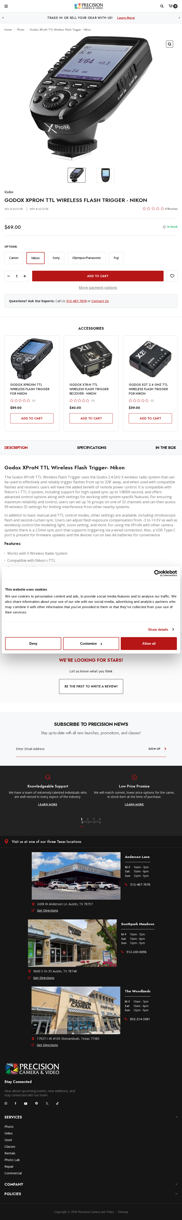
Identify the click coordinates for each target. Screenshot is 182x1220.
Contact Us (100, 301)
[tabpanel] (47, 791)
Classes (9, 1146)
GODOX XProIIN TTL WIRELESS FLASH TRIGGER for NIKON (29, 389)
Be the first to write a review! (91, 686)
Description (16, 447)
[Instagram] (5, 1103)
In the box (166, 447)
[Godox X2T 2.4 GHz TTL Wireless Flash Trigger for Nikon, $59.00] (150, 359)
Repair (9, 1166)
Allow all (149, 643)
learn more (47, 805)
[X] (47, 1103)
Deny (33, 643)
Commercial (13, 1173)
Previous (3, 18)
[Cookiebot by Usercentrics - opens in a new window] (157, 573)
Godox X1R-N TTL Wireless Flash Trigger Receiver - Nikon (89, 389)
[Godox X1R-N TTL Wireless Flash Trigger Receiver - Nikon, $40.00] (91, 359)
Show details (158, 629)
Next (179, 18)
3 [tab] (96, 822)
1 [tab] (84, 822)
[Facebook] (15, 1103)
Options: (10, 247)
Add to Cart (32, 418)
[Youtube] (25, 1103)
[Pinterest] (36, 1103)
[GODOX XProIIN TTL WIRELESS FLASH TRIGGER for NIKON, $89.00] (32, 359)
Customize (88, 643)
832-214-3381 (140, 1019)
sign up (154, 749)
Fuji (116, 258)
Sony (56, 258)
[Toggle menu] (6, 6)
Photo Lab (12, 1160)
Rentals (9, 1153)
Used (8, 1140)
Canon (13, 258)
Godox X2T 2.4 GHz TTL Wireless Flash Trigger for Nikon (148, 389)
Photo (9, 1126)
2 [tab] (90, 822)
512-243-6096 (136, 952)
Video (8, 1133)
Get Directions (47, 910)
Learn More (137, 18)
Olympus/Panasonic (86, 258)
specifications (91, 447)
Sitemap (123, 1212)
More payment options (98, 287)
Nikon (35, 258)
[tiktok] (57, 1103)
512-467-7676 (76, 301)
